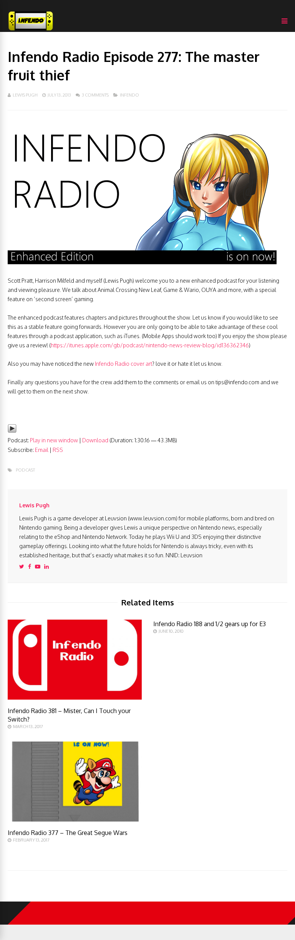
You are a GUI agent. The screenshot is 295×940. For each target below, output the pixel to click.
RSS (58, 450)
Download (95, 440)
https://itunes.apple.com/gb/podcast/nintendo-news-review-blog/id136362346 (150, 345)
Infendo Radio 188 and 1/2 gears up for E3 (209, 624)
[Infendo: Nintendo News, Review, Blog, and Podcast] (31, 30)
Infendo (129, 95)
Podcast (25, 470)
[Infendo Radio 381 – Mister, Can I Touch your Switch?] (75, 697)
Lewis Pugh (25, 95)
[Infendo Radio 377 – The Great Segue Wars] (75, 819)
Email (41, 450)
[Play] (12, 431)
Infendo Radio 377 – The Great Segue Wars (68, 833)
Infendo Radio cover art (123, 363)
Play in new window (54, 440)
